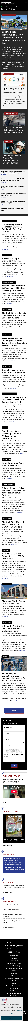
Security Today (14, 988)
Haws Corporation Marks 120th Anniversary (13, 464)
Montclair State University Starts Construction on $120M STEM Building (14, 524)
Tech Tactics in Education (14, 993)
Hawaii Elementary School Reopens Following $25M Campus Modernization (14, 399)
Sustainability (6, 550)
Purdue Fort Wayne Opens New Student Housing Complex (13, 202)
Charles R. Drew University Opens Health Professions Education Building (14, 315)
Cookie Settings (11, 1013)
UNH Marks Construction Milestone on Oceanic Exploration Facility (13, 628)
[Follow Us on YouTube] (14, 9)
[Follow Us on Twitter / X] (4, 9)
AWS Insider (14, 961)
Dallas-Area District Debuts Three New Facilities (12, 187)
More (14, 710)
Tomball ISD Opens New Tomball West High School (13, 371)
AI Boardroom (14, 956)
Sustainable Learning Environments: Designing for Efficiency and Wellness (13, 886)
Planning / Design (9, 74)
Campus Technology (14, 966)
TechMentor (14, 991)
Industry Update (7, 459)
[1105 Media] (14, 952)
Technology (5, 656)
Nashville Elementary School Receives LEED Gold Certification (14, 556)
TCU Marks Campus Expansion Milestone (11, 259)
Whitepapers (9, 901)
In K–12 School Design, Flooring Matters (12, 921)
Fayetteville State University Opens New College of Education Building (13, 172)
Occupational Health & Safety (14, 978)
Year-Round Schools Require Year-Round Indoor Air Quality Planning (12, 159)
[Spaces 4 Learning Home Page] (7, 2)
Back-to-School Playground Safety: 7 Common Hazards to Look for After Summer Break (13, 37)
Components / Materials (8, 484)
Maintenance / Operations (9, 15)
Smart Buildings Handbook (11, 910)
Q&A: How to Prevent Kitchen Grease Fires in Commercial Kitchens (13, 130)
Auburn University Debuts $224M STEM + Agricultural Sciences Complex (13, 179)
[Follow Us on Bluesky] (6, 9)
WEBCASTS (8, 882)
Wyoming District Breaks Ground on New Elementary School (13, 194)
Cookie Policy (19, 1010)
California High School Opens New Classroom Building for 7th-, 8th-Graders (12, 228)
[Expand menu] (25, 3)
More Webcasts (7, 892)
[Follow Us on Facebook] (9, 9)
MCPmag (14, 973)
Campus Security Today (14, 963)
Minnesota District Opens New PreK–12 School (13, 602)
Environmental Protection (14, 968)
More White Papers (8, 927)
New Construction (7, 255)
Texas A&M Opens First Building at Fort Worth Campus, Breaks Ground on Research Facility (14, 342)
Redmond (14, 983)
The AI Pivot (14, 996)
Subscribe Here (7, 845)
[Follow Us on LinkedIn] (2, 9)
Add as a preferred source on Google (10, 6)
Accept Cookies (11, 1018)
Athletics (5, 427)
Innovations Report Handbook (12, 905)
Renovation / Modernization (9, 221)
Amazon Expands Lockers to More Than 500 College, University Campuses (14, 288)
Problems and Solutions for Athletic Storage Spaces (12, 859)
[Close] (21, 998)
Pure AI (14, 981)
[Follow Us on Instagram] (11, 9)
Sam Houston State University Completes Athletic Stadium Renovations (11, 435)
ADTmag (14, 958)
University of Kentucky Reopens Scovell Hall (13, 209)
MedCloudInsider (14, 976)
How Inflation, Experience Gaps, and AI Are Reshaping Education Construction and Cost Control (13, 781)
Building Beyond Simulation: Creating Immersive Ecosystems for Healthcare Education (14, 677)
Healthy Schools (8, 141)
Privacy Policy (16, 746)
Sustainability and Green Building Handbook (12, 915)
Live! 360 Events (14, 971)
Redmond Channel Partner (14, 986)
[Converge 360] (14, 945)
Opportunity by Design (13, 88)
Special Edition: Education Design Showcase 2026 (14, 840)
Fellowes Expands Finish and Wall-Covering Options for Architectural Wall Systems (14, 491)
